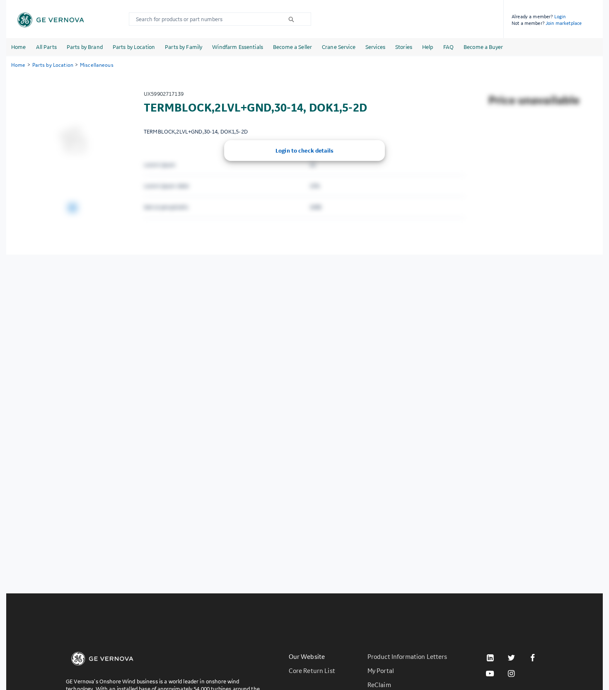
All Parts (46, 47)
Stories (403, 47)
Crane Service (338, 47)
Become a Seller (292, 47)
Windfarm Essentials (237, 47)
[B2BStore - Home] (51, 20)
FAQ (448, 47)
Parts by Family (183, 47)
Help (427, 47)
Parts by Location (134, 47)
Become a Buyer (483, 47)
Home (18, 47)
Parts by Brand (85, 47)
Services (375, 47)
